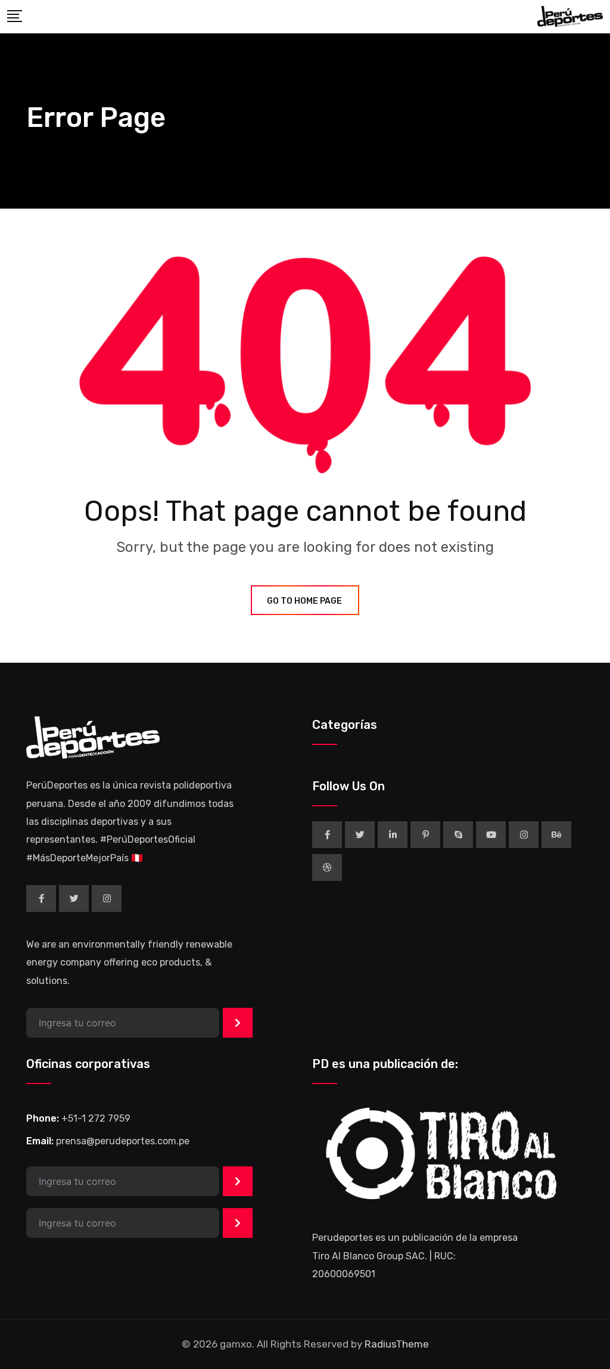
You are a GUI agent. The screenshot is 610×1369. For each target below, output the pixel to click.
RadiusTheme (397, 1344)
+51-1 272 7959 (95, 1118)
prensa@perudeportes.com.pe (122, 1141)
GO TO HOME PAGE (304, 601)
